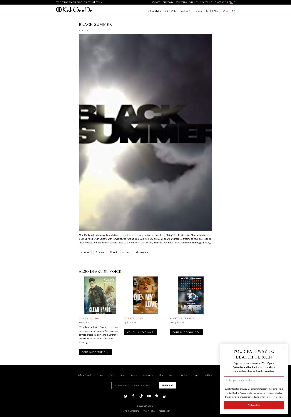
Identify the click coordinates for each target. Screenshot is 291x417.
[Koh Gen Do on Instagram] (164, 396)
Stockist (184, 375)
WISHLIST (193, 2)
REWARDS (156, 2)
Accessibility (164, 410)
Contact (100, 375)
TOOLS (198, 11)
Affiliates (209, 375)
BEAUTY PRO (181, 2)
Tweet (87, 252)
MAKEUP (185, 11)
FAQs (112, 375)
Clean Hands (89, 318)
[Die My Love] (145, 295)
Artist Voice (148, 375)
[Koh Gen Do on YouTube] (149, 396)
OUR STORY (168, 2)
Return (134, 375)
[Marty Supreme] (191, 295)
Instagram (143, 252)
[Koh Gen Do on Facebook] (133, 396)
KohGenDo (74, 9)
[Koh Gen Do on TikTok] (141, 397)
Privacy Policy (149, 410)
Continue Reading (94, 352)
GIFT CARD (212, 11)
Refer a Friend (84, 375)
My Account (206, 2)
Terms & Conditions (130, 410)
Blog (161, 375)
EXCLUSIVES (154, 11)
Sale (225, 11)
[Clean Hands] (100, 295)
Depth (196, 375)
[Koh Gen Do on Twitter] (125, 396)
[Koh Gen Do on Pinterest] (156, 396)
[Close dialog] (284, 347)
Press (171, 375)
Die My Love (134, 318)
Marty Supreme (182, 318)
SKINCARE (170, 11)
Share (101, 252)
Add (115, 252)
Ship (122, 375)
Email (128, 252)
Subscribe (167, 385)
